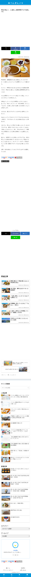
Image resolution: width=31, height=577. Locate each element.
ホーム (8, 568)
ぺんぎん (15, 550)
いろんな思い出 (6, 161)
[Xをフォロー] (13, 555)
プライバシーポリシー (8, 570)
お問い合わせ (23, 570)
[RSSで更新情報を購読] (18, 555)
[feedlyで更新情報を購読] (15, 555)
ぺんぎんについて (15, 572)
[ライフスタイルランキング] (18, 157)
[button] (28, 388)
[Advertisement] (15, 29)
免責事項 (23, 568)
